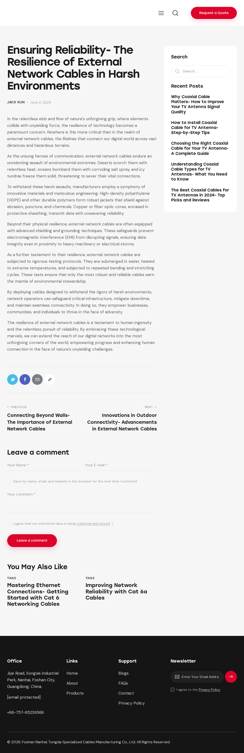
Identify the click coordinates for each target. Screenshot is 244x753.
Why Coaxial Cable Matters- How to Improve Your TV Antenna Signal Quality (197, 104)
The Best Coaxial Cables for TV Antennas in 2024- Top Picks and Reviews (200, 195)
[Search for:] (200, 71)
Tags (11, 578)
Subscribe (231, 679)
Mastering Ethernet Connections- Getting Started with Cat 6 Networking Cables (37, 594)
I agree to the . (199, 689)
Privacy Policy (209, 689)
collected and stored (93, 523)
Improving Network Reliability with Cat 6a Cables (116, 591)
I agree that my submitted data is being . (63, 523)
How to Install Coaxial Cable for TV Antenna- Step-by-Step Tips (194, 127)
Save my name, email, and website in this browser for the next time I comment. (75, 481)
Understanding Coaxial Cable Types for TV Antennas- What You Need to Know (199, 172)
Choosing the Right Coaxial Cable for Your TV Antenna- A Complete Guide (200, 148)
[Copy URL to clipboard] (49, 379)
